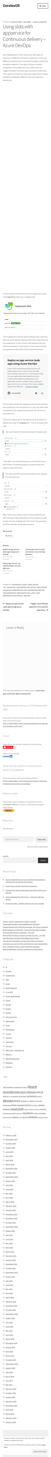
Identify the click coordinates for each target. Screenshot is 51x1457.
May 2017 (9, 1385)
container (22, 1096)
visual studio (7, 1117)
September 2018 (12, 1364)
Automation (16, 584)
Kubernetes (10, 1021)
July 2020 (9, 1322)
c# (42, 1092)
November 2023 (11, 1168)
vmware (15, 1117)
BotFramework (11, 988)
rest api (36, 1109)
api (14, 1087)
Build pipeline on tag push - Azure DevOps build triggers (24, 930)
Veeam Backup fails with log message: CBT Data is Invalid (25, 927)
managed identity (24, 1105)
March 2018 (10, 1376)
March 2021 (10, 1297)
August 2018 (10, 1368)
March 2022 (10, 1252)
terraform (28, 1113)
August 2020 (10, 1318)
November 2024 (11, 1139)
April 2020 (9, 1335)
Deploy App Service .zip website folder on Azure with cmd (12, 565)
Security (9, 1038)
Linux (8, 1025)
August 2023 (10, 1181)
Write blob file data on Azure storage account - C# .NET (24, 935)
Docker (8, 1009)
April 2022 (9, 1247)
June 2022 (9, 1239)
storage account (9, 1113)
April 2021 (9, 1293)
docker (17, 1100)
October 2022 (11, 1222)
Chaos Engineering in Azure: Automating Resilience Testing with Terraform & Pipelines (25, 881)
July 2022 (9, 1235)
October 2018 (11, 1360)
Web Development (12, 1059)
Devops (35, 584)
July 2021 (9, 1281)
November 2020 (11, 1306)
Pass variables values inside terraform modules (21, 947)
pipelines (6, 1109)
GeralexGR (11, 5)
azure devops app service (26, 587)
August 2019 (10, 1347)
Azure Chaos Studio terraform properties (21, 886)
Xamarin (9, 1067)
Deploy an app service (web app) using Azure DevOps (11, 551)
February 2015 (11, 1401)
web (20, 1117)
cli (9, 1096)
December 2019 (11, 1343)
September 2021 (12, 1272)
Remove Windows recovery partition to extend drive (23, 949)
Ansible (8, 971)
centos (6, 1096)
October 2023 (11, 1173)
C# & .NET (9, 992)
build (38, 1092)
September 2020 (12, 1314)
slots (33, 593)
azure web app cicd (19, 590)
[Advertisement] (25, 188)
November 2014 (11, 1406)
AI (6, 967)
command (14, 1096)
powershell (17, 1109)
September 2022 (12, 1227)
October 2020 (11, 1310)
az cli (26, 1087)
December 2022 (11, 1214)
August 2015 (10, 1397)
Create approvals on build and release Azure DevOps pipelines (35, 551)
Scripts (8, 1034)
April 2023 (9, 1198)
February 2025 (11, 1135)
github (23, 1101)
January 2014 (11, 1422)
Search (5, 856)
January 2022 (11, 1260)
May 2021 (9, 1289)
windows (33, 1117)
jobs (37, 1101)
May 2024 (9, 1156)
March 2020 (10, 1339)
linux (14, 1105)
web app (27, 595)
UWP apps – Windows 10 (15, 1050)
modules (35, 1105)
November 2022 (11, 1218)
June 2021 (9, 1285)
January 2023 (11, 1210)
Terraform (9, 1042)
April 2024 (9, 1160)
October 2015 (11, 1393)
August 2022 (10, 1231)
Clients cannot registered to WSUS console (19, 921)
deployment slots (23, 593)
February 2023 (11, 1206)
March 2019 (10, 1356)
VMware (9, 1054)
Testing (9, 1046)
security (43, 1109)
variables (42, 1113)
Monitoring (10, 1029)
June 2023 (9, 1189)
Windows (9, 1063)
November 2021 (11, 1264)
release (31, 1109)
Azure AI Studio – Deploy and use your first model (25, 903)
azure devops (27, 1092)
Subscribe (42, 839)
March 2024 (10, 1164)
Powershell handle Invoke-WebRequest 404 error (21, 924)
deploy (39, 1096)
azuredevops (11, 1092)
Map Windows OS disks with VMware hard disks (21, 938)
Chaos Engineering (13, 996)
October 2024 (11, 1143)
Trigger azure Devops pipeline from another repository (38, 606)
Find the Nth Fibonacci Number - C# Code (18, 933)
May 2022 (9, 1243)
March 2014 (10, 1414)
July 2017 (9, 1381)
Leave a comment (40, 22)
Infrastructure (11, 1017)
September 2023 (12, 1177)
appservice (11, 587)
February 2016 (11, 1389)
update (35, 1113)
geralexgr (27, 22)
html (27, 1101)
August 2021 (10, 1277)
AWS (7, 980)
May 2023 (9, 1193)
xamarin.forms (43, 1117)
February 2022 (11, 1256)
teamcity (19, 1113)
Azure (24, 584)
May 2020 (9, 1331)
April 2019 (9, 1351)
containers (31, 1096)
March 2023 (10, 1202)
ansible (9, 1087)
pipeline (41, 1105)
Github (8, 1013)
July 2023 (9, 1185)
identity (33, 1101)
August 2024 (10, 1148)
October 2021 (11, 1268)
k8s (40, 1101)
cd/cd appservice (9, 593)
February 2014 (11, 1418)
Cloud (29, 584)
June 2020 (9, 1326)
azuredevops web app (36, 590)
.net (4, 1087)
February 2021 (11, 1302)
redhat (26, 1109)
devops (8, 1100)
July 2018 (9, 1372)
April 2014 (9, 1410)
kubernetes (7, 1105)
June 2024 (9, 1152)
